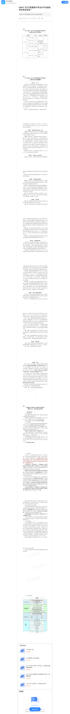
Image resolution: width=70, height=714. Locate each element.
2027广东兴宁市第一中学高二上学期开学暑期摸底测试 (38, 666)
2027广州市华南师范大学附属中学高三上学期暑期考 (38, 675)
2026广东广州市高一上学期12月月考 (36, 683)
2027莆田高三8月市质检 (32, 658)
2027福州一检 (30, 649)
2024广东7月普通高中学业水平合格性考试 (30, 14)
